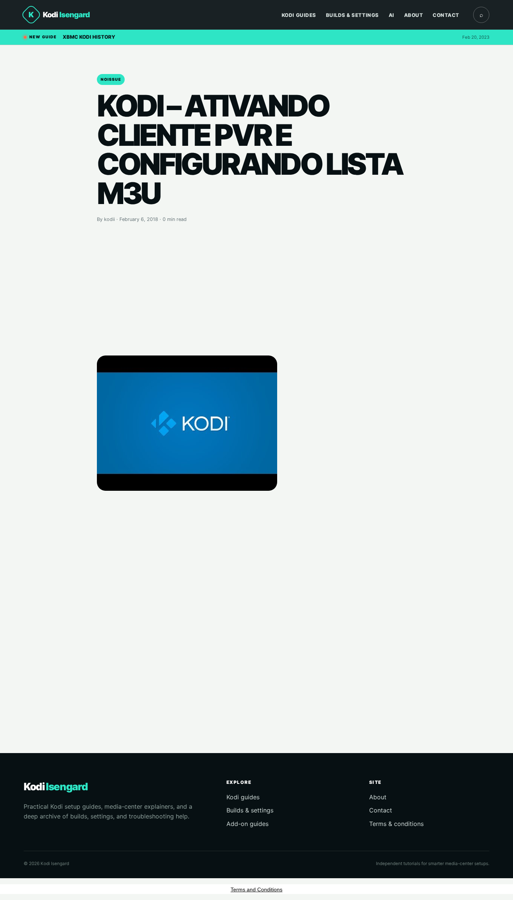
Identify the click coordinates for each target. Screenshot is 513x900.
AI (391, 15)
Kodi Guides (299, 15)
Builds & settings (249, 810)
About (413, 15)
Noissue (111, 79)
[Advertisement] (256, 289)
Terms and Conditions (256, 889)
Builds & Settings (352, 15)
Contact (446, 15)
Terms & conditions (396, 823)
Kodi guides (243, 797)
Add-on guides (247, 823)
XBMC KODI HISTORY (89, 37)
